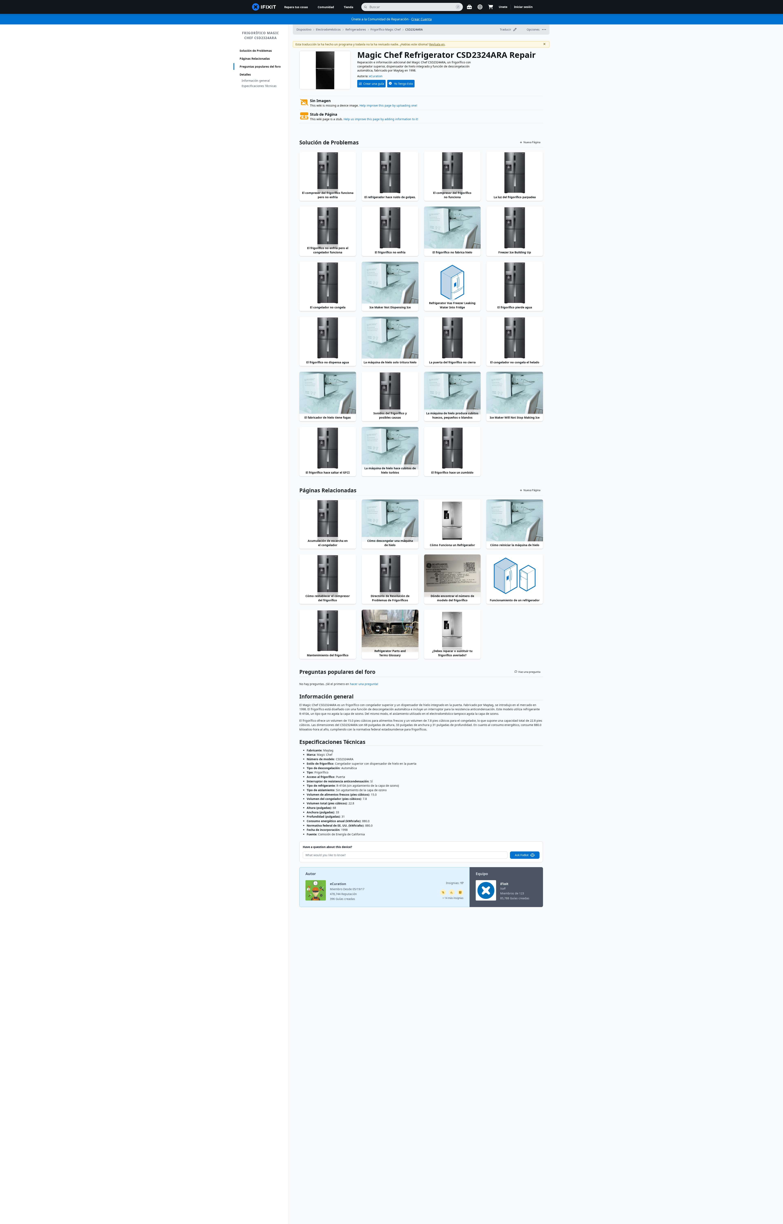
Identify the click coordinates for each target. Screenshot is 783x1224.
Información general (256, 80)
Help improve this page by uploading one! (388, 105)
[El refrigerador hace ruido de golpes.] (390, 173)
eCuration (376, 76)
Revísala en (437, 44)
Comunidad (326, 7)
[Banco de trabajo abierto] (469, 7)
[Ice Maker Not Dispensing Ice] (390, 283)
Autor (310, 873)
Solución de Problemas (256, 51)
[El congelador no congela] (327, 283)
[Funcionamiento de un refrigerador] (514, 575)
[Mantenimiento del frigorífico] (327, 631)
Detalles (245, 74)
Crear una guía (373, 84)
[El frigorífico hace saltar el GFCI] (327, 448)
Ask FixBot (522, 855)
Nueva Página (531, 142)
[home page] (264, 7)
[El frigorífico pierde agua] (514, 283)
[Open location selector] (480, 7)
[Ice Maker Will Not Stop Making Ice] (514, 393)
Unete (503, 7)
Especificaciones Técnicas (259, 86)
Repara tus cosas (296, 7)
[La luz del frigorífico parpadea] (514, 173)
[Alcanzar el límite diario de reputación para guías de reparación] (460, 892)
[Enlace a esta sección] (297, 697)
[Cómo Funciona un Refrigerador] (452, 520)
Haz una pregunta (529, 672)
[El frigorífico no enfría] (390, 228)
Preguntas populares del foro (260, 66)
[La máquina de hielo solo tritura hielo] (390, 338)
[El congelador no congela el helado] (514, 338)
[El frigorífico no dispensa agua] (327, 338)
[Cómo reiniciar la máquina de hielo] (514, 520)
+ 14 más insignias (452, 898)
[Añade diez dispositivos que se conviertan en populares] (451, 892)
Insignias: (454, 883)
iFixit (504, 884)
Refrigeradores (355, 29)
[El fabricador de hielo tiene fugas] (327, 393)
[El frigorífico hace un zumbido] (452, 448)
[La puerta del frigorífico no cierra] (452, 338)
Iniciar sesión (523, 7)
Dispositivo (303, 29)
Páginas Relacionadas (255, 58)
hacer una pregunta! (364, 684)
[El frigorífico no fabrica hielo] (452, 228)
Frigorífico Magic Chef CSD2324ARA (260, 35)
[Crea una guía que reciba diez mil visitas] (443, 892)
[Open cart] (491, 7)
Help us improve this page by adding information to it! (381, 119)
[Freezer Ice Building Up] (514, 228)
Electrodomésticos (328, 29)
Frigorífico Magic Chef (385, 29)
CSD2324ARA (414, 29)
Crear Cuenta (421, 19)
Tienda (348, 7)
